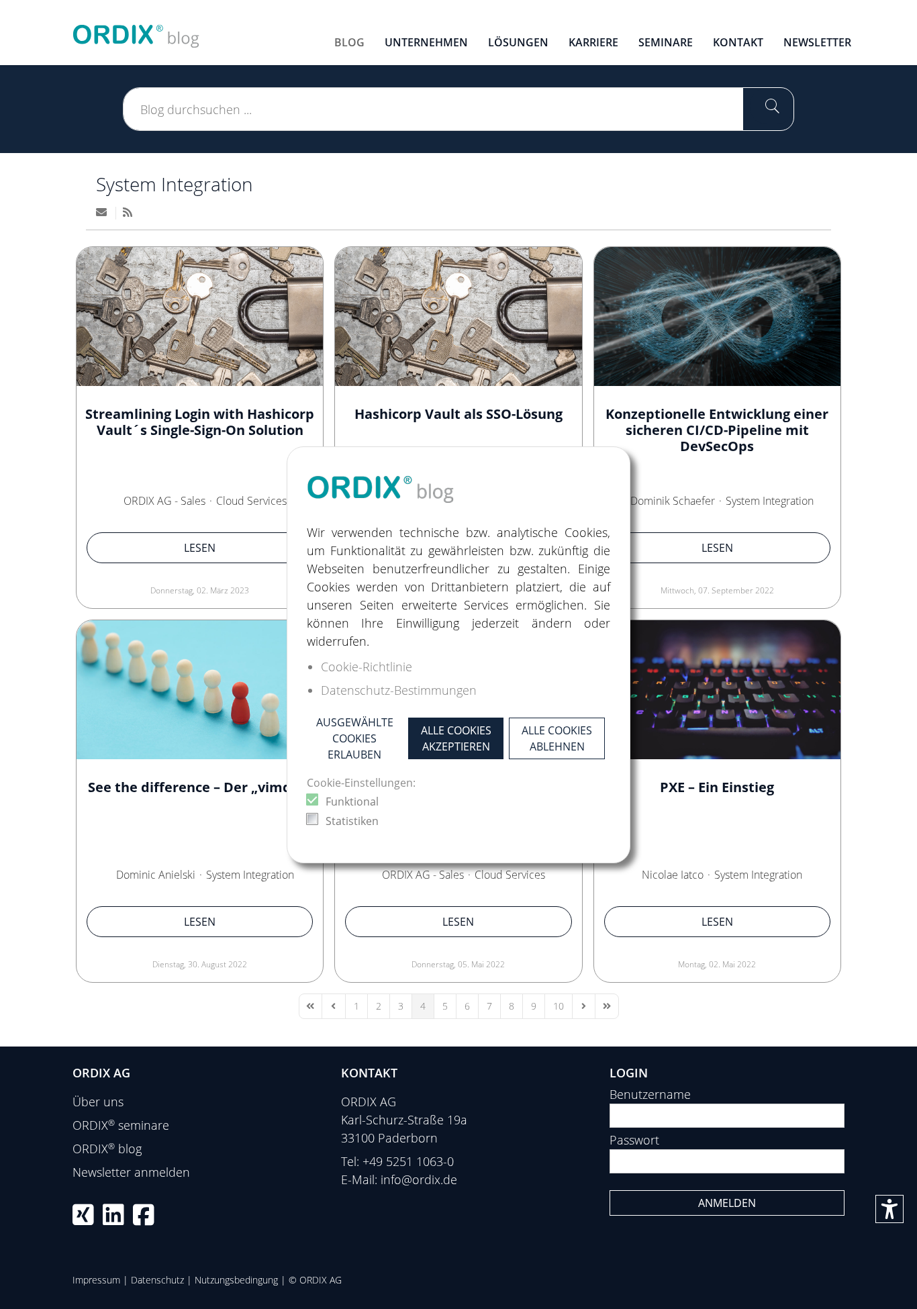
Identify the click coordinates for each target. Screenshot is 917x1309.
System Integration (174, 184)
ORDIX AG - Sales (164, 500)
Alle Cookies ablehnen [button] (557, 738)
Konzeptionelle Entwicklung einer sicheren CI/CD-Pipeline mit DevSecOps (717, 430)
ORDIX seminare (121, 1125)
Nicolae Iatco (673, 874)
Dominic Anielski (155, 874)
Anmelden (727, 1203)
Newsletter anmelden (131, 1172)
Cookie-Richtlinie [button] (366, 667)
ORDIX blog (107, 1149)
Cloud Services (251, 500)
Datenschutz (157, 1279)
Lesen (199, 547)
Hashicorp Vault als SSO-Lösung (458, 414)
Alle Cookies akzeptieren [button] (456, 738)
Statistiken (352, 821)
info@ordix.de (419, 1179)
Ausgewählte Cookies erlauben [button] (354, 738)
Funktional (352, 801)
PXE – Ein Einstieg (717, 787)
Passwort (634, 1140)
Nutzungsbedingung (236, 1279)
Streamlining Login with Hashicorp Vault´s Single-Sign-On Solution (199, 422)
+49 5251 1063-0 (408, 1161)
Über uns (98, 1102)
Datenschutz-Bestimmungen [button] (399, 690)
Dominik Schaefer (672, 500)
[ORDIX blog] (136, 31)
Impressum (96, 1279)
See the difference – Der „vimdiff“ (200, 787)
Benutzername (650, 1094)
